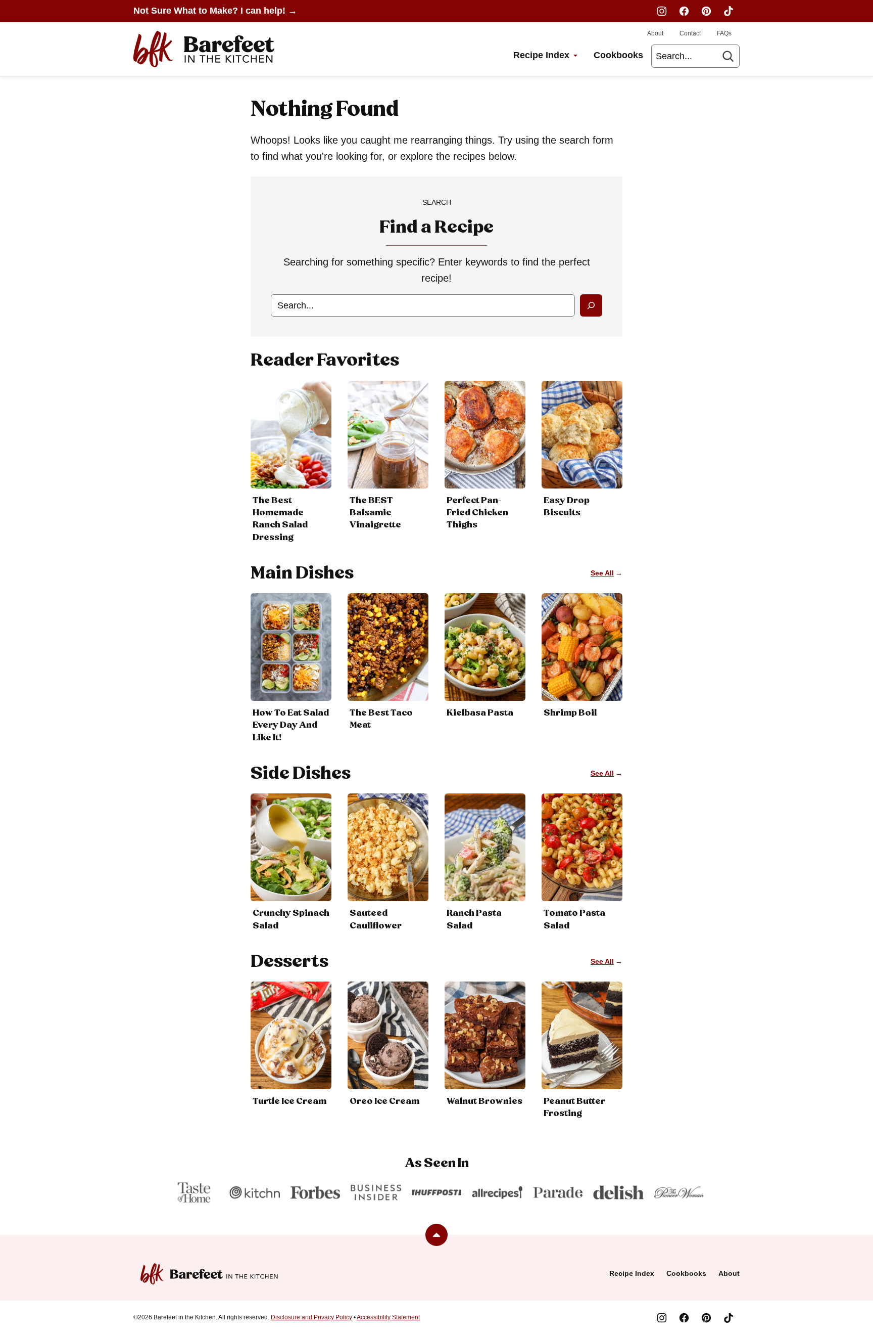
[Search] (728, 56)
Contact (690, 33)
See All (602, 573)
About (655, 33)
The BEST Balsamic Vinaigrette (375, 513)
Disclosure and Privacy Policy (311, 1317)
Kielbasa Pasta (480, 713)
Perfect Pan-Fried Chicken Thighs (477, 513)
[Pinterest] (706, 11)
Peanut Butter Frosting (574, 1107)
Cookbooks (618, 55)
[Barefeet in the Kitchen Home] (203, 49)
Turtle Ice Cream (289, 1101)
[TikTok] (728, 11)
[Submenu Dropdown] (575, 56)
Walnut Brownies (484, 1101)
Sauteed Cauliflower (376, 919)
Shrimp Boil (570, 713)
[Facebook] (684, 11)
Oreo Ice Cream (384, 1101)
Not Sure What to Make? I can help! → (215, 11)
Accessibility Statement (388, 1317)
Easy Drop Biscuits (567, 507)
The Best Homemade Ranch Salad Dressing (280, 519)
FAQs (724, 33)
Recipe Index (541, 55)
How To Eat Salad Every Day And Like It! (291, 725)
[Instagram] (662, 11)
